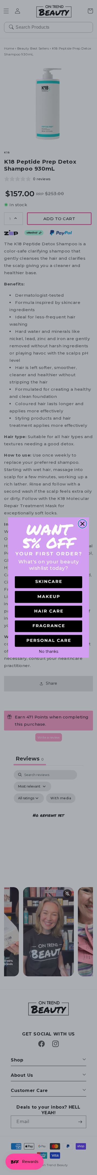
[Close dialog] (82, 523)
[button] (48, 582)
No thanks (48, 651)
